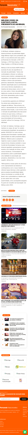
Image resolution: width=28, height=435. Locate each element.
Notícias (9, 13)
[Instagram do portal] (13, 200)
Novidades (4, 17)
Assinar (24, 399)
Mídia (24, 414)
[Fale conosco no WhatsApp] (25, 432)
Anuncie (2, 424)
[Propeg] (7, 374)
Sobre (1, 421)
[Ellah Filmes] (20, 374)
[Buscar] (26, 9)
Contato (2, 426)
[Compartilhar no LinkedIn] (4, 200)
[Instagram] (24, 1)
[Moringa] (7, 360)
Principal (3, 13)
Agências (23, 13)
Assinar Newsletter (19, 9)
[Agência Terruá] (20, 367)
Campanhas (16, 13)
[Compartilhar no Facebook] (10, 200)
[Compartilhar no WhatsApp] (7, 200)
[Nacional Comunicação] (7, 380)
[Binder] (7, 367)
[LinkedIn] (26, 1)
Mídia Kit (2, 423)
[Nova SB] (20, 360)
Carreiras (25, 416)
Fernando (8, 5)
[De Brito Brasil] (20, 380)
